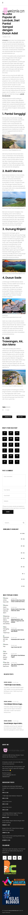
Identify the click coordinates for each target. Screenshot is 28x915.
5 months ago (15, 701)
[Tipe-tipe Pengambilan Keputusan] (6, 664)
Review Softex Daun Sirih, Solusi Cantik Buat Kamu (18, 600)
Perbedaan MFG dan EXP (18, 639)
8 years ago (14, 607)
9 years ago (14, 598)
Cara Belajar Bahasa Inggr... (13, 704)
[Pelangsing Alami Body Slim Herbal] (6, 630)
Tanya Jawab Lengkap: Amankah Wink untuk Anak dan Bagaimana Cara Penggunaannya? (13, 562)
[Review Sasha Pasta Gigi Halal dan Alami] (6, 609)
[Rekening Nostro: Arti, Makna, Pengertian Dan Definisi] (6, 620)
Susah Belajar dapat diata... (13, 723)
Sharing (10, 682)
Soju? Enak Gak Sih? (16, 647)
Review (5, 682)
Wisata (8, 407)
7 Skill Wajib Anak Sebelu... (12, 685)
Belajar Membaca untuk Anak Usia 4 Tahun (13, 569)
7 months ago (6, 586)
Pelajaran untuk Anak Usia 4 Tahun (12, 555)
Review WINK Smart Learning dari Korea (14, 536)
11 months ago (6, 567)
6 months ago (15, 721)
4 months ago (15, 682)
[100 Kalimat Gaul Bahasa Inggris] (6, 655)
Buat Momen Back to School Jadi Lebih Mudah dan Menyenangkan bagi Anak (14, 548)
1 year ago (5, 534)
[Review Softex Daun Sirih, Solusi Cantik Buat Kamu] (6, 600)
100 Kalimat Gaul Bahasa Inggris (18, 656)
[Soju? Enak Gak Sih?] (6, 646)
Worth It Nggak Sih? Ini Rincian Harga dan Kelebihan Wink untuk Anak (13, 542)
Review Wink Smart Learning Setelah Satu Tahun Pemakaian (13, 582)
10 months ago (6, 559)
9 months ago (6, 574)
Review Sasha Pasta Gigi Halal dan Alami (18, 609)
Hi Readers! (5, 40)
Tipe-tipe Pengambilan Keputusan (17, 665)
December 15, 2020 (6, 37)
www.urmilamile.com (14, 910)
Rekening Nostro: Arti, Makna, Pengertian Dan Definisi (17, 621)
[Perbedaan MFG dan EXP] (6, 638)
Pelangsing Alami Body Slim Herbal (17, 630)
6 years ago (14, 662)
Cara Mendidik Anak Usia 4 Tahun (12, 576)
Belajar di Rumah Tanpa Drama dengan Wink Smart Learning (14, 589)
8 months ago (6, 579)
